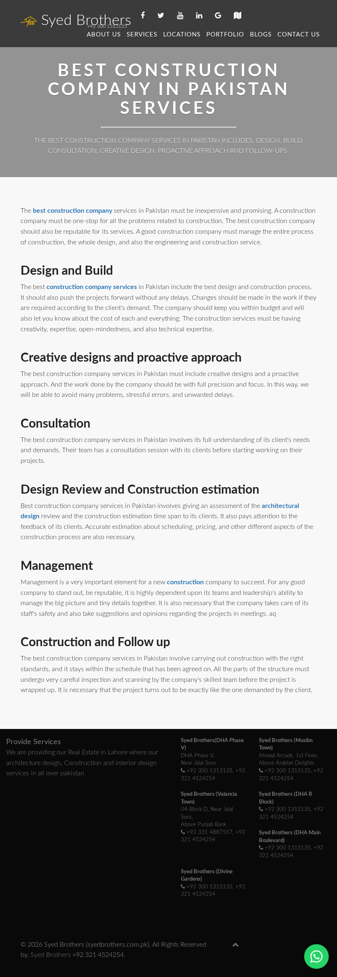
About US (104, 35)
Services (142, 35)
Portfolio (225, 35)
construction (186, 582)
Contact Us (298, 35)
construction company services (92, 287)
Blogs (261, 35)
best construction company (73, 210)
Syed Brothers (86, 20)
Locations (182, 35)
